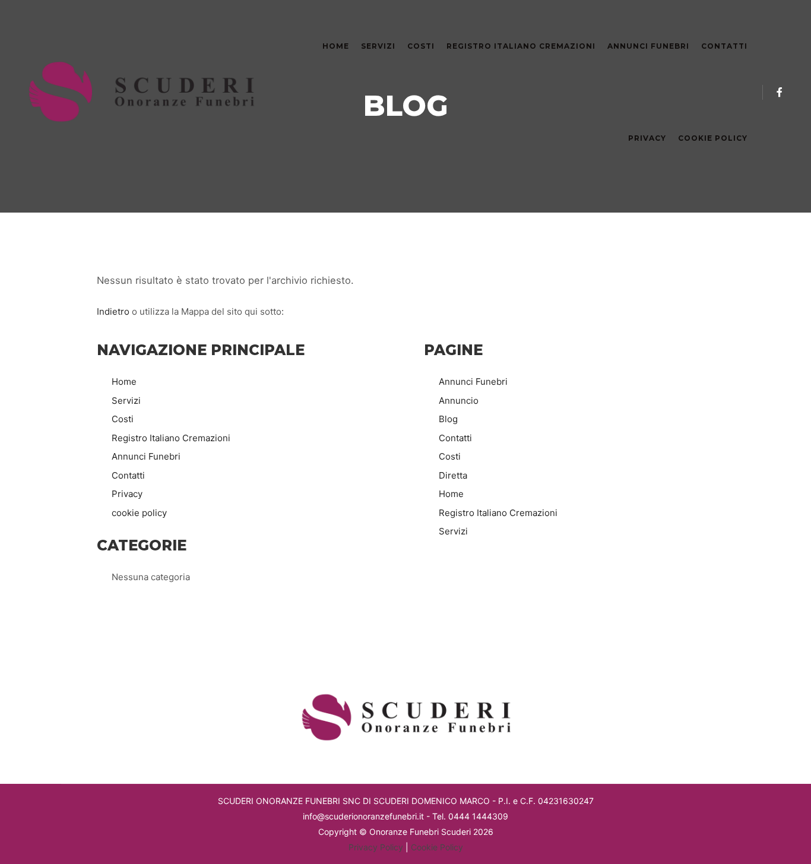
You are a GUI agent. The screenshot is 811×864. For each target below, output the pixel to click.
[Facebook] (779, 92)
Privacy (127, 493)
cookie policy (139, 512)
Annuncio (459, 400)
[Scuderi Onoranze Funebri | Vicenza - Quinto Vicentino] (142, 92)
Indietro (113, 311)
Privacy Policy (376, 847)
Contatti (128, 475)
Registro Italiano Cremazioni (171, 438)
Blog (448, 419)
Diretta (453, 475)
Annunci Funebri (146, 456)
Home (124, 381)
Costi (123, 419)
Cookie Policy (437, 847)
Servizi (126, 400)
